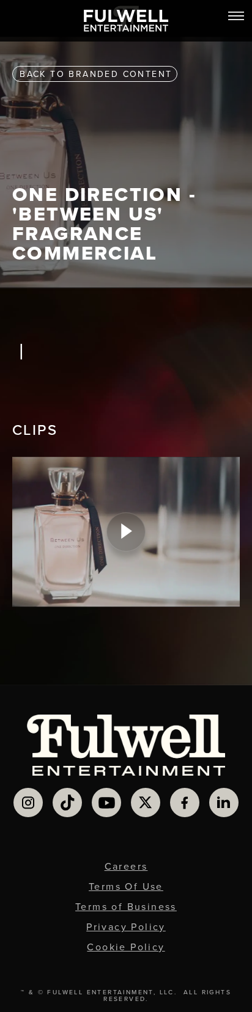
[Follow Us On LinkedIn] (224, 802)
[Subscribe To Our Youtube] (106, 802)
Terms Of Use (126, 886)
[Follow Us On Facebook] (184, 802)
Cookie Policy (126, 947)
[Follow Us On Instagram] (28, 802)
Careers (126, 866)
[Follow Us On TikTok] (67, 802)
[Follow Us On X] (145, 802)
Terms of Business (126, 907)
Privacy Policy (126, 927)
